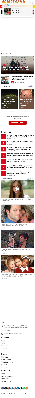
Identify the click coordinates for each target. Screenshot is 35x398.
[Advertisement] (17, 33)
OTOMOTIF (4, 345)
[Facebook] (2, 388)
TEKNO (3, 343)
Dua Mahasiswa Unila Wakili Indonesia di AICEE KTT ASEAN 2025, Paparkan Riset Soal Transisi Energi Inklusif (16, 68)
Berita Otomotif (7, 359)
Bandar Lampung (8, 362)
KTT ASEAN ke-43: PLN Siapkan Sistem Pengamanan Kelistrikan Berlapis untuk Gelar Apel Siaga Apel (22, 78)
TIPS (2, 350)
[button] (30, 2)
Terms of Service (6, 381)
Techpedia (6, 367)
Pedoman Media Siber (7, 376)
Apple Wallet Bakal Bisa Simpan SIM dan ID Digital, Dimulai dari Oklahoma (20, 160)
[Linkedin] (17, 388)
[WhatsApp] (23, 388)
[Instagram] (14, 388)
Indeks (3, 374)
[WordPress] (11, 388)
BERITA (4, 64)
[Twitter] (5, 388)
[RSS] (26, 388)
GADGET (5, 364)
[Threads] (20, 388)
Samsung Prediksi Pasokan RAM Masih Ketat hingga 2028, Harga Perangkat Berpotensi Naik (20, 154)
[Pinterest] (8, 388)
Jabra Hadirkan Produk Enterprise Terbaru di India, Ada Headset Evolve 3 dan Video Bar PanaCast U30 (19, 166)
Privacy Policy (5, 379)
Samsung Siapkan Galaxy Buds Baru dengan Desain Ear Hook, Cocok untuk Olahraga (20, 136)
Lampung (5, 357)
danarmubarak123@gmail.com (12, 334)
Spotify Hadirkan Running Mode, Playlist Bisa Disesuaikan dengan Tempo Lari (20, 172)
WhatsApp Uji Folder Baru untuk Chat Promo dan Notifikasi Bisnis (20, 142)
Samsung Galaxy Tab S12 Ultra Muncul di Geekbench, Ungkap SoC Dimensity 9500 (19, 148)
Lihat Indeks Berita (17, 123)
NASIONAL (4, 348)
